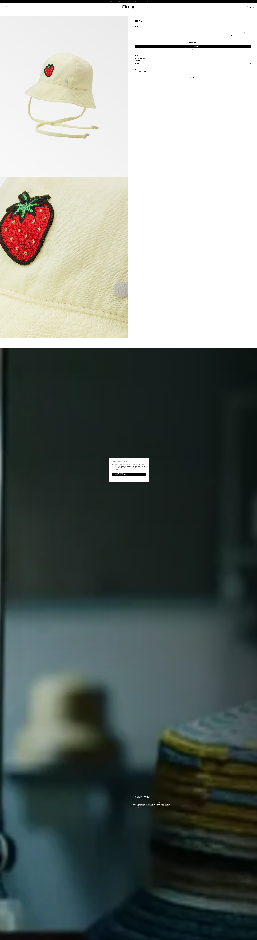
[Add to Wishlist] (249, 20)
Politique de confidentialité (117, 469)
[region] (129, 470)
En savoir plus (136, 811)
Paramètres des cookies (117, 478)
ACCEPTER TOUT (138, 474)
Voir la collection (192, 77)
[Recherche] (244, 7)
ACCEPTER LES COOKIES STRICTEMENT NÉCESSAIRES (120, 474)
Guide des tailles (247, 32)
